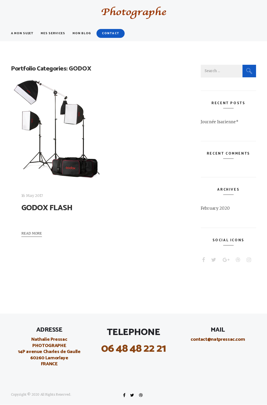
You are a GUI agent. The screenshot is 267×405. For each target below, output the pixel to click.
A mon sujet (22, 33)
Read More (31, 233)
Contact (110, 33)
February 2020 (215, 208)
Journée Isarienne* (220, 121)
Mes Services (53, 33)
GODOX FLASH (46, 208)
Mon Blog (81, 33)
